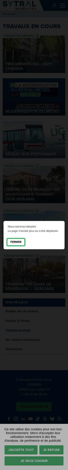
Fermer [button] (15, 242)
